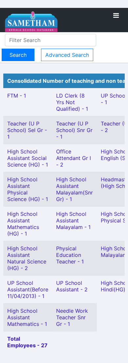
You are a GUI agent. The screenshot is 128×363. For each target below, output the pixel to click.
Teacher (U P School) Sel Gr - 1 (27, 130)
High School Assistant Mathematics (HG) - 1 (23, 224)
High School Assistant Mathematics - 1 (27, 317)
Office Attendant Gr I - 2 (73, 158)
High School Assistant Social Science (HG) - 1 (27, 158)
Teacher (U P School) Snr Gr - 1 (74, 130)
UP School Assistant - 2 (72, 286)
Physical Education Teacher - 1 (70, 255)
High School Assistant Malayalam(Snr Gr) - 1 (74, 189)
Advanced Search (67, 55)
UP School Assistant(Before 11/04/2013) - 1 (27, 289)
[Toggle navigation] (116, 15)
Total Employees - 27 (27, 342)
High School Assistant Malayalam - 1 (73, 220)
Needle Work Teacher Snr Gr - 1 (72, 317)
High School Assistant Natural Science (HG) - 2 (26, 258)
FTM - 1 (16, 95)
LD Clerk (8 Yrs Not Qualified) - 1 (72, 102)
